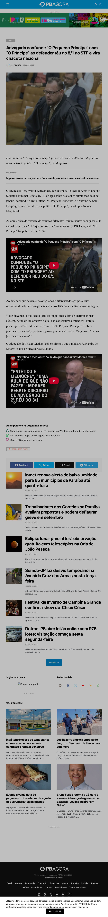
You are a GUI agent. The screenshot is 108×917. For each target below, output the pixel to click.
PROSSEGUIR (55, 911)
